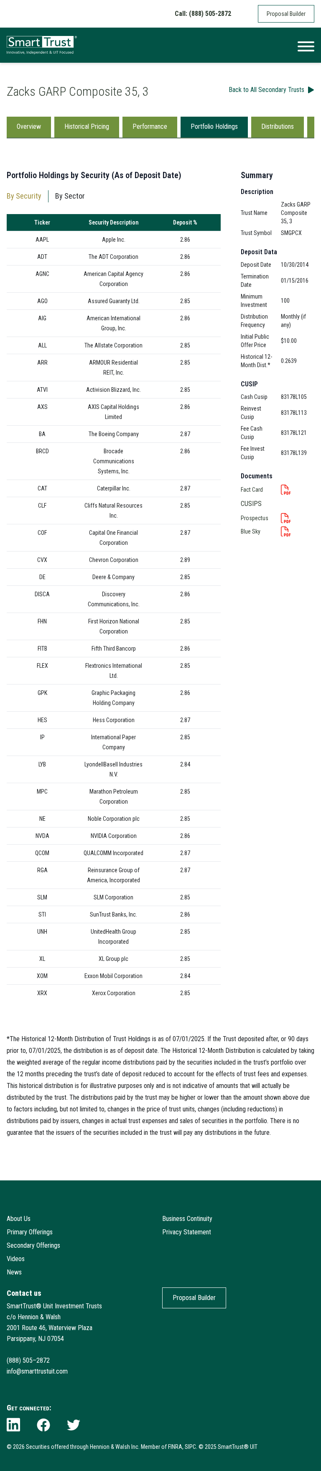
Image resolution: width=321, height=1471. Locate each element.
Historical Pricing (86, 126)
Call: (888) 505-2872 (203, 14)
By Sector (70, 196)
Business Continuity (187, 1219)
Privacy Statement (186, 1232)
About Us (19, 1219)
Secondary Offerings (33, 1245)
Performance (149, 126)
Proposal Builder (286, 13)
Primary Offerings (30, 1232)
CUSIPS (251, 504)
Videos (16, 1259)
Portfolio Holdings (214, 126)
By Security (24, 196)
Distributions (277, 126)
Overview (29, 126)
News (14, 1272)
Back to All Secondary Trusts (266, 90)
